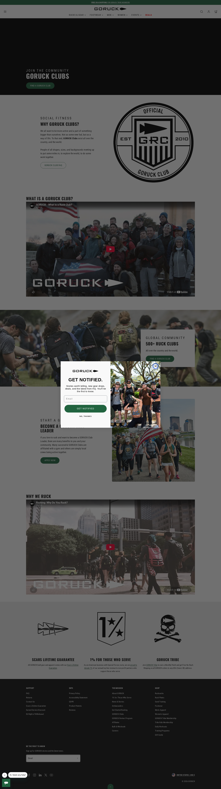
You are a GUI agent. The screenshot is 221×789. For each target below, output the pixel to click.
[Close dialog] (155, 366)
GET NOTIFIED (85, 409)
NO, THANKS (86, 416)
